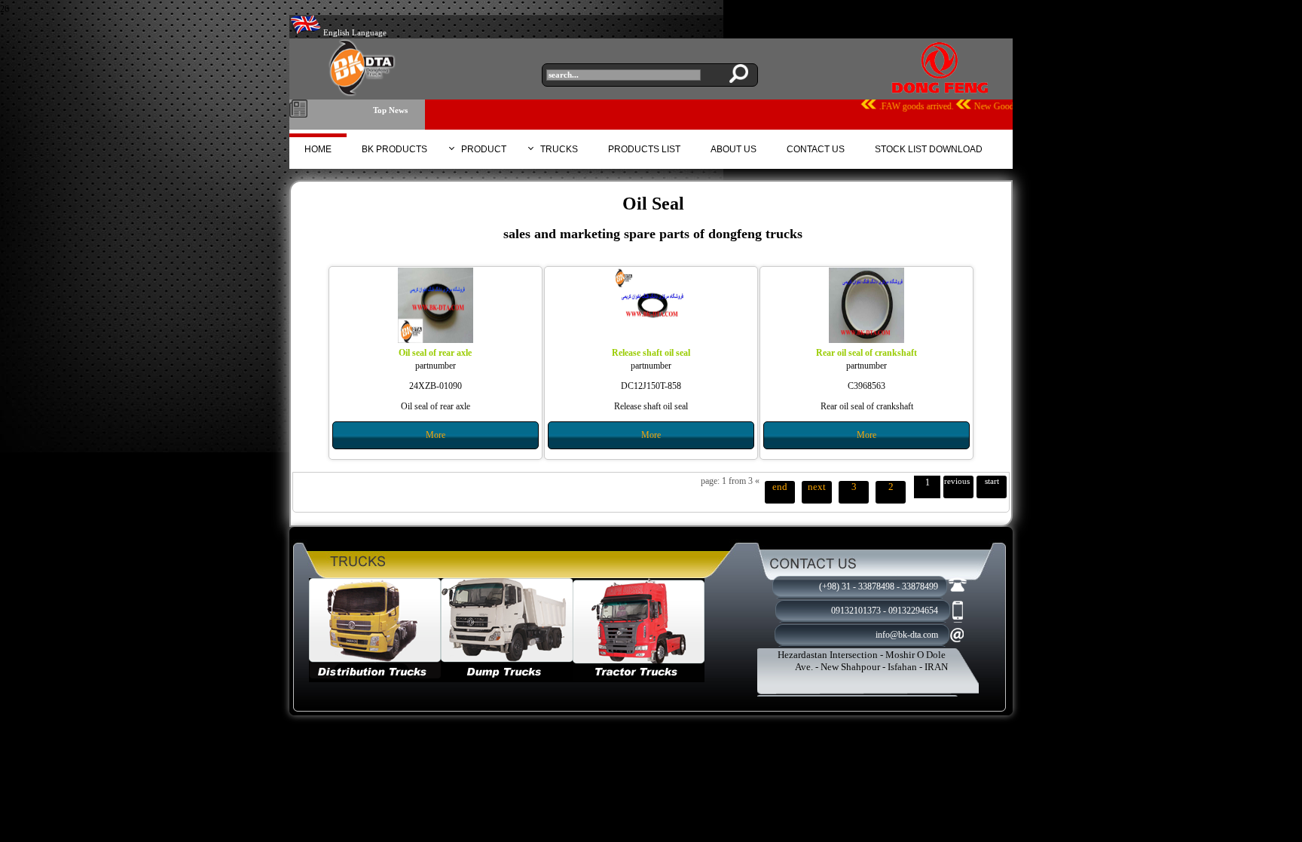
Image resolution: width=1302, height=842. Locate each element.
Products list (644, 149)
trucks (559, 149)
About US (733, 149)
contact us (816, 149)
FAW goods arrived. (976, 106)
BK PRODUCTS (394, 149)
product (483, 149)
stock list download (929, 149)
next (817, 486)
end (779, 486)
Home (318, 149)
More (435, 435)
